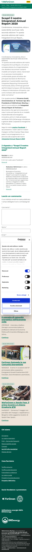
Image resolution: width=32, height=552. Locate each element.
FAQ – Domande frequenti (10, 441)
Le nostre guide (7, 475)
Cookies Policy (11, 547)
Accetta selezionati (16, 306)
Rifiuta (16, 311)
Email (4, 235)
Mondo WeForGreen (16, 5)
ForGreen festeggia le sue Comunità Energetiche (14, 363)
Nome (4, 227)
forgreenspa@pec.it (11, 536)
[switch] (27, 276)
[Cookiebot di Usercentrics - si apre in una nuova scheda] (18, 240)
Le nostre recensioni (8, 438)
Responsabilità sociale (9, 444)
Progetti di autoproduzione (11, 478)
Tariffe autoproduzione (9, 470)
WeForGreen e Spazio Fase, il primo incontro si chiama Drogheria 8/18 (15, 404)
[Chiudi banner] (29, 239)
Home (3, 5)
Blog (8, 5)
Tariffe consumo (7, 467)
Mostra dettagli (21, 295)
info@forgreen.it (25, 535)
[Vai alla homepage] (9, 2)
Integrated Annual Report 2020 (13, 139)
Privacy (4, 547)
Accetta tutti (16, 300)
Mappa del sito (6, 452)
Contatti (4, 446)
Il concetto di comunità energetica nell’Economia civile (14, 319)
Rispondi (4, 162)
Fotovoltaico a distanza (9, 472)
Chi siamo (5, 436)
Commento (6, 207)
